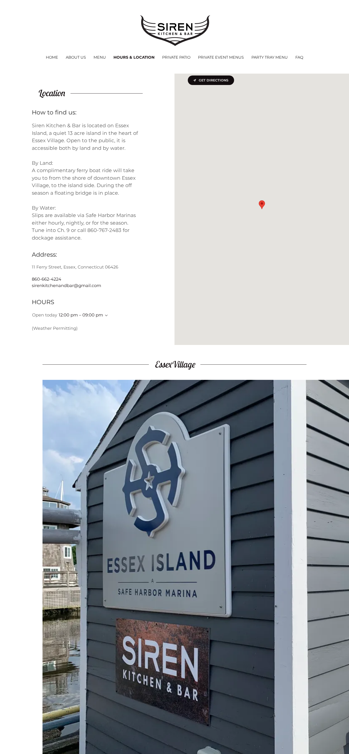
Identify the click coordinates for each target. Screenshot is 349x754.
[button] (105, 315)
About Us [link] (76, 57)
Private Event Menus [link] (221, 57)
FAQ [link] (299, 57)
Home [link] (52, 57)
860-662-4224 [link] (46, 279)
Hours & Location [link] (134, 57)
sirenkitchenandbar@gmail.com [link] (66, 285)
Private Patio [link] (176, 57)
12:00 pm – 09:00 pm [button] (81, 315)
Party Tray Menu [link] (269, 57)
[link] (174, 30)
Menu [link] (100, 57)
